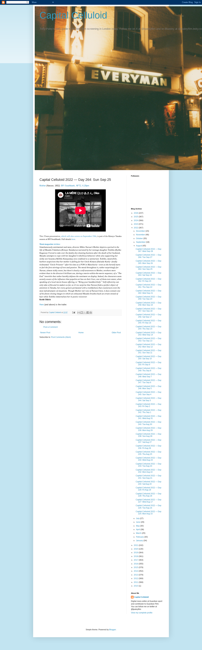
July (138, 518)
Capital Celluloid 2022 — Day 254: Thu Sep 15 (148, 327)
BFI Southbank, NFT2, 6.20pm (75, 185)
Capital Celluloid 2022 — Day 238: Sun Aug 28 (148, 435)
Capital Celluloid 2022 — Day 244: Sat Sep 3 (148, 399)
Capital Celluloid (73, 15)
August (139, 246)
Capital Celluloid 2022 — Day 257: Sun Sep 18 (148, 310)
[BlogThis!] (81, 312)
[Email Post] (73, 312)
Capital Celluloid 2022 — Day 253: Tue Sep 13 (148, 339)
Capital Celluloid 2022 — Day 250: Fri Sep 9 (148, 363)
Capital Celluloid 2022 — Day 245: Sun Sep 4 (148, 393)
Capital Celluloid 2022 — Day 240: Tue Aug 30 (148, 423)
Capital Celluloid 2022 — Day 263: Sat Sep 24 (148, 274)
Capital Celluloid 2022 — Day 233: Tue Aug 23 (148, 465)
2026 (136, 213)
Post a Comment (50, 327)
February (140, 537)
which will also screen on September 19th (78, 236)
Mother (42, 185)
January (139, 540)
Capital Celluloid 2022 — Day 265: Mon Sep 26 (148, 262)
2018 (136, 556)
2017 (136, 560)
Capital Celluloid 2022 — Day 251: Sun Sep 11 (148, 351)
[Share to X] (84, 312)
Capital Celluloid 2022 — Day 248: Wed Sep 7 (148, 375)
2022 (136, 228)
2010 (136, 586)
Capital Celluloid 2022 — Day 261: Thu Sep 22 (148, 286)
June (138, 522)
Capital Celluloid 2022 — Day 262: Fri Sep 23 (148, 280)
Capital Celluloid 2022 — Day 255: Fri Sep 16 (148, 321)
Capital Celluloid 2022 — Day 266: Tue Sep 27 (148, 256)
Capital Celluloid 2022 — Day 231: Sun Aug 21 (148, 477)
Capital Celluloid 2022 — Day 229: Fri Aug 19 (148, 489)
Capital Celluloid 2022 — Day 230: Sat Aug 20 (148, 483)
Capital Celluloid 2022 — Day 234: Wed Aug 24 (148, 459)
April (138, 529)
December (141, 231)
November (141, 235)
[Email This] (78, 312)
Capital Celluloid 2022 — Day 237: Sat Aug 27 (148, 441)
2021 (136, 545)
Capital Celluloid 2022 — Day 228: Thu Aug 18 (148, 495)
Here (41, 304)
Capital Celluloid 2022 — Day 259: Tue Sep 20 (148, 298)
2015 (136, 567)
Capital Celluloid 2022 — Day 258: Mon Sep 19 (148, 304)
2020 (136, 549)
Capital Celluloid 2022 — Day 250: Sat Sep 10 (148, 357)
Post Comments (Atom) (61, 337)
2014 (136, 571)
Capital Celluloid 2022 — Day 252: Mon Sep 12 (148, 345)
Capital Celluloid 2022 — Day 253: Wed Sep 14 (148, 333)
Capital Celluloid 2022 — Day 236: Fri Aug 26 (148, 447)
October (139, 238)
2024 (136, 220)
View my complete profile (141, 613)
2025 (136, 217)
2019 (136, 552)
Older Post (116, 332)
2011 (136, 582)
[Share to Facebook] (87, 312)
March (139, 533)
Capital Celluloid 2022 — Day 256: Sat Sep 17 (148, 315)
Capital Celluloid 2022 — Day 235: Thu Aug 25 (148, 453)
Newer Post (45, 332)
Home (81, 332)
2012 (136, 578)
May (138, 526)
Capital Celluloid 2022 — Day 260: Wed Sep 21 (148, 292)
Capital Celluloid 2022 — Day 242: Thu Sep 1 (148, 411)
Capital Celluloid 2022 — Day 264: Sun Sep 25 (148, 268)
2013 (136, 575)
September (141, 242)
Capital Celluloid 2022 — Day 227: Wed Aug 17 (148, 501)
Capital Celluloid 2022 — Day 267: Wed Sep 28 (148, 250)
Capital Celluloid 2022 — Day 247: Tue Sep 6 (148, 381)
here (73, 239)
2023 (136, 224)
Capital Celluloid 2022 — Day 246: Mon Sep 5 (148, 387)
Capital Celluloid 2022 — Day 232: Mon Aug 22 (148, 471)
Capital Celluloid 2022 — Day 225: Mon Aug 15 (148, 512)
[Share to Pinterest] (90, 312)
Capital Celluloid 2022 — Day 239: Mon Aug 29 (148, 429)
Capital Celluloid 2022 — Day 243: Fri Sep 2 (148, 405)
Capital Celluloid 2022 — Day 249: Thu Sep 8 (148, 369)
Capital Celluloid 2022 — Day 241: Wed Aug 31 (148, 417)
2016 (136, 564)
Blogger (112, 630)
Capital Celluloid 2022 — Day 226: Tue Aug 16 (148, 506)
